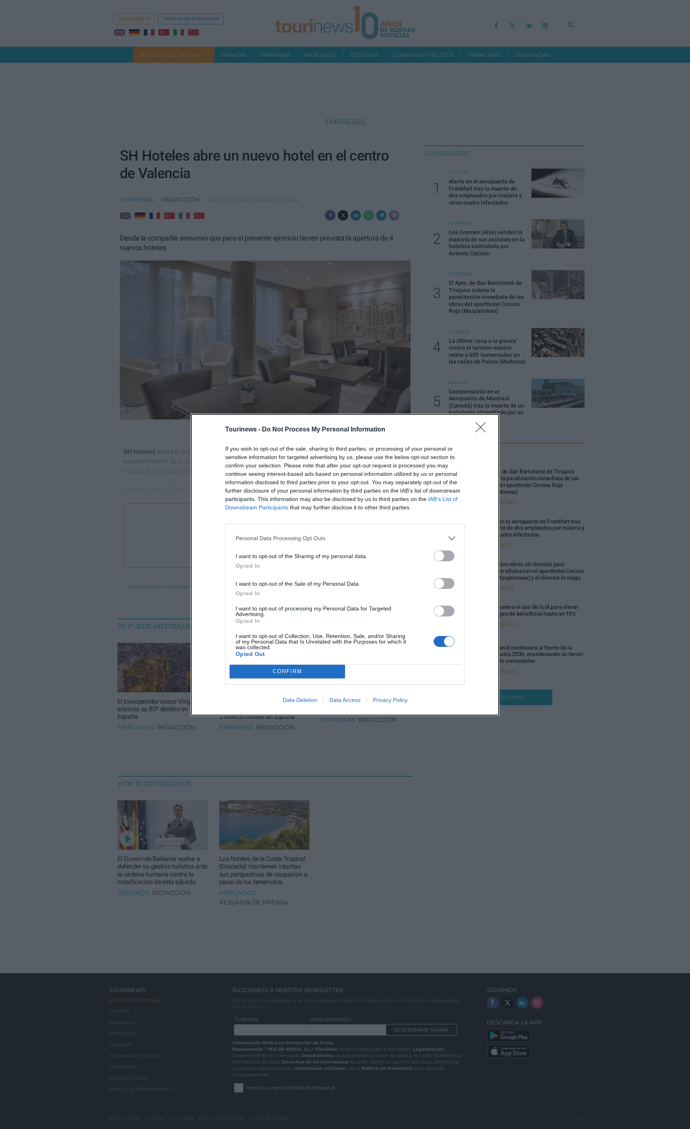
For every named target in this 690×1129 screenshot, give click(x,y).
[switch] (444, 556)
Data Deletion (300, 700)
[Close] (483, 429)
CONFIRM (287, 671)
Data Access (345, 700)
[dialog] (345, 564)
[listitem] (345, 538)
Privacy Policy (390, 700)
